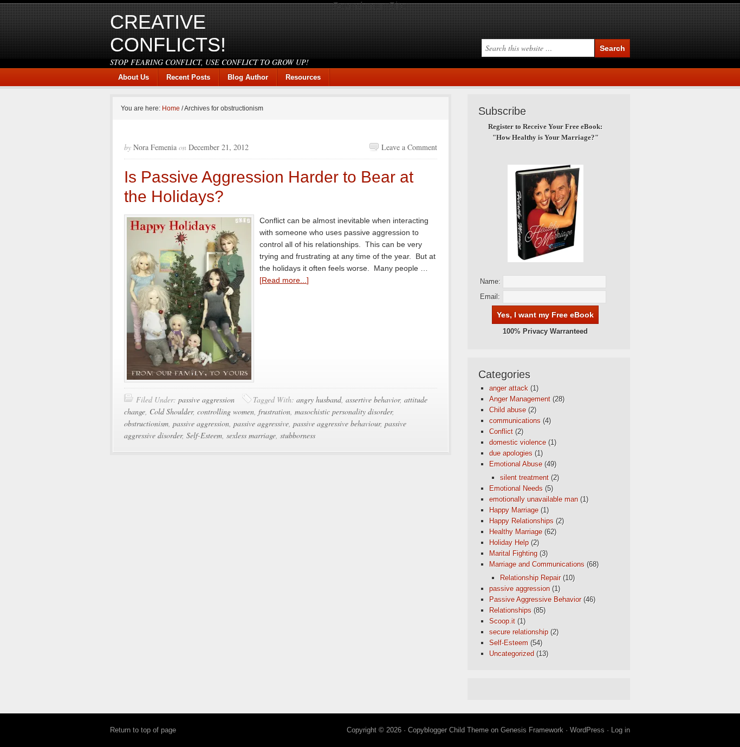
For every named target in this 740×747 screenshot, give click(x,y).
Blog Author (243, 77)
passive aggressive (261, 423)
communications (515, 421)
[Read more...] (284, 280)
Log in (620, 730)
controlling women (225, 411)
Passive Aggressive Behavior (535, 599)
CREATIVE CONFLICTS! (168, 33)
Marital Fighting (513, 553)
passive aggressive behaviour (336, 423)
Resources (303, 77)
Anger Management (519, 399)
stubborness (297, 435)
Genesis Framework (532, 730)
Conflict (501, 431)
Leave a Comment (409, 147)
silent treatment (524, 477)
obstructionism (146, 423)
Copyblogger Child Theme (448, 730)
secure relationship (518, 632)
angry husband (318, 399)
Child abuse (507, 410)
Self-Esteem (204, 435)
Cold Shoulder (171, 411)
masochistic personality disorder (343, 411)
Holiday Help (509, 542)
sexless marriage (251, 435)
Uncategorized (511, 653)
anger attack (508, 388)
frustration (274, 411)
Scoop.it (502, 621)
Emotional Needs (516, 488)
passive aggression (206, 399)
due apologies (511, 453)
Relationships (510, 610)
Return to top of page (143, 730)
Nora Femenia (155, 147)
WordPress (587, 730)
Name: (490, 281)
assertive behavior (373, 399)
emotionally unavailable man (533, 499)
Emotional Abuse (515, 464)
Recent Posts (188, 77)
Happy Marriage (513, 510)
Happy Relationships (521, 521)
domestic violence (517, 442)
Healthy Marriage (515, 532)
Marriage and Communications (537, 564)
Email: (490, 297)
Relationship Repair (530, 578)
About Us (133, 77)
